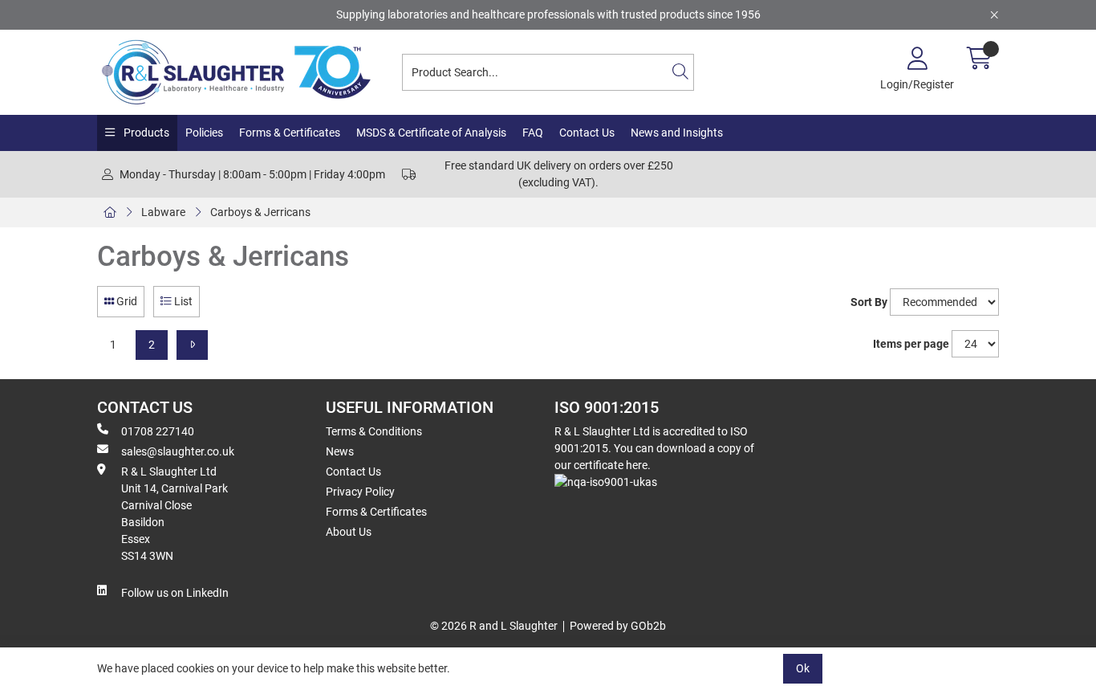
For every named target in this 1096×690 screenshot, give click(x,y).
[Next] (192, 345)
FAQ (532, 132)
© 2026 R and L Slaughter (494, 625)
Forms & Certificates (289, 132)
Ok (803, 668)
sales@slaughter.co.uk (177, 451)
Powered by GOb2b (618, 625)
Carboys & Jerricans (260, 212)
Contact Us (587, 132)
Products (145, 132)
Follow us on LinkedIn (175, 592)
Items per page (911, 343)
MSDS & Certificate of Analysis (431, 132)
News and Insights (677, 132)
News (340, 451)
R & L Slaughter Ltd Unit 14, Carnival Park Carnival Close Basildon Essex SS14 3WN (174, 513)
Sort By (868, 302)
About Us (348, 531)
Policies (204, 132)
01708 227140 (157, 431)
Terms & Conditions (374, 431)
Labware (163, 212)
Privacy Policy (360, 491)
